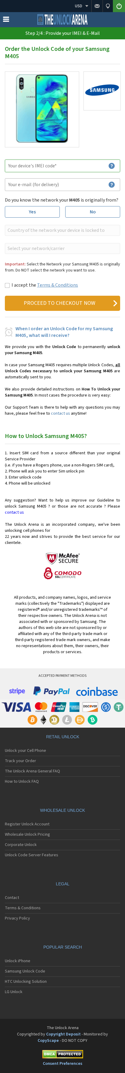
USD (78, 6)
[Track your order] (108, 6)
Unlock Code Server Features (31, 855)
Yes (32, 212)
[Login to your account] (119, 6)
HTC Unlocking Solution (26, 982)
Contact (12, 898)
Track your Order (20, 761)
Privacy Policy (17, 918)
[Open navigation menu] (6, 21)
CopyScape (48, 1041)
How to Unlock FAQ (22, 781)
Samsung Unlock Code (25, 971)
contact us (60, 413)
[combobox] (62, 230)
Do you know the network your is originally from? (61, 200)
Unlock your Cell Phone (25, 751)
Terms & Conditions (57, 285)
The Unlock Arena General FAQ (32, 771)
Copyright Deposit (63, 1034)
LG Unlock (13, 992)
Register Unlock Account (27, 824)
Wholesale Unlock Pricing (27, 834)
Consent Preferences (62, 1064)
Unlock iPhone (17, 961)
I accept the (45, 285)
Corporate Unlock (21, 845)
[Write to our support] (97, 6)
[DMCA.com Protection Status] (62, 1055)
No (93, 212)
